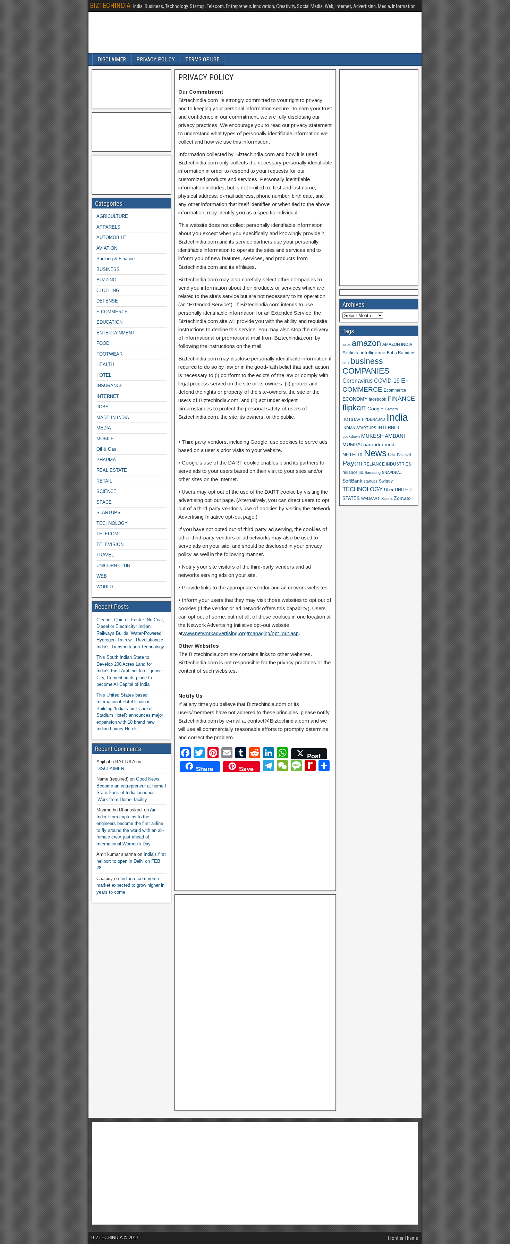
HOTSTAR (351, 419)
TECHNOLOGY (112, 523)
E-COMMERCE (112, 311)
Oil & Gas (106, 449)
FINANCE (401, 398)
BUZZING (106, 279)
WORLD (104, 586)
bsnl (345, 362)
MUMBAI (352, 444)
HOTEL (103, 375)
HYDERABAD (373, 419)
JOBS (102, 406)
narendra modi (379, 444)
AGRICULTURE (112, 216)
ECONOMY (354, 399)
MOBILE (105, 438)
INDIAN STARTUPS (359, 428)
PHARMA (106, 459)
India (397, 417)
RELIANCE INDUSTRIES (387, 464)
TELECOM (107, 533)
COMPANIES (365, 370)
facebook (377, 399)
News (375, 453)
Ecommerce (395, 390)
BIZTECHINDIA (110, 5)
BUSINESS (108, 269)
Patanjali (404, 455)
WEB (101, 576)
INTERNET (107, 396)
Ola (392, 454)
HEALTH (105, 364)
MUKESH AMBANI (383, 436)
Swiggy (386, 481)
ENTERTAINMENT (115, 332)
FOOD (102, 343)
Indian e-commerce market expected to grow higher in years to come (130, 885)
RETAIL (104, 481)
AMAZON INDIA (397, 344)
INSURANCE (109, 385)
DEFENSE (107, 301)
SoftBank (352, 481)
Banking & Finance (115, 258)
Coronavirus (357, 380)
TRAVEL (105, 554)
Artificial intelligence (363, 352)
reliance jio (352, 472)
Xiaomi (386, 498)
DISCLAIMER (111, 59)
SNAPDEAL (392, 472)
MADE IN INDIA (112, 417)
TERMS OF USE (202, 59)
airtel (346, 344)
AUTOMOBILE (111, 237)
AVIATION (106, 248)
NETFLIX (352, 454)
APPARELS (108, 227)
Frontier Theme (403, 1238)
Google (375, 408)
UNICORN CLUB (113, 565)
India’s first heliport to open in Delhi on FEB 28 (131, 861)
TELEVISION (110, 544)
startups (370, 481)
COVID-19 (387, 380)
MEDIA (103, 428)
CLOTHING (107, 290)
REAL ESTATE (111, 470)
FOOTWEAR (109, 354)
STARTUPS (108, 512)
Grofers (391, 409)
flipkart (354, 407)
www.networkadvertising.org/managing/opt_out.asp (240, 633)
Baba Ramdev (400, 352)
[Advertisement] (239, 829)
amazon (366, 343)
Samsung (373, 472)
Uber (388, 489)
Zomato (402, 498)
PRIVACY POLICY (155, 59)
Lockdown (351, 436)
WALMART (370, 498)
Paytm (352, 463)
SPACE (104, 502)
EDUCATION (109, 322)
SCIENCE (106, 491)
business (367, 361)
